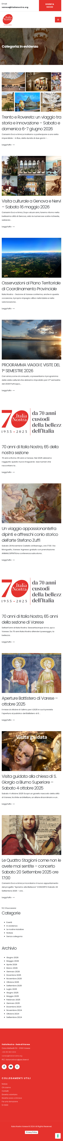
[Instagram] (17, 1066)
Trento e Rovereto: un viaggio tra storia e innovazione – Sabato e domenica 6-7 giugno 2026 (31, 123)
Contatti (5, 1091)
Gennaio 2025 (13, 1003)
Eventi (9, 922)
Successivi (11, 908)
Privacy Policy (31, 1132)
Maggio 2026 (12, 961)
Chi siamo (6, 1087)
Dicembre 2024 (13, 1006)
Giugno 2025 (12, 992)
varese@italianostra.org (12, 1056)
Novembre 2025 (14, 978)
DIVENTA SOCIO (49, 5)
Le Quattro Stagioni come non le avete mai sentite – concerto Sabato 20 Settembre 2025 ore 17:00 (31, 869)
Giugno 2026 (12, 957)
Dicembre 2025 (13, 975)
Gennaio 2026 (13, 971)
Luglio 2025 (11, 989)
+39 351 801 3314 (9, 1052)
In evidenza (11, 925)
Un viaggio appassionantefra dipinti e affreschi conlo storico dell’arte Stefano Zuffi (30, 534)
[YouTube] (10, 1066)
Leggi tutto (7, 144)
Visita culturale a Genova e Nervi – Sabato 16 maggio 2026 (31, 204)
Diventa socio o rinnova (12, 1098)
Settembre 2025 (14, 985)
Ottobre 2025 (12, 982)
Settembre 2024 (14, 1017)
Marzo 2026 (12, 968)
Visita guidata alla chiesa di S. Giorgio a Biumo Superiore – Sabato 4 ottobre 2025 (29, 782)
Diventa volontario (9, 1094)
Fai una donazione (10, 1101)
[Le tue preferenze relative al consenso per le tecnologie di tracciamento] (58, 1136)
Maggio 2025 (12, 996)
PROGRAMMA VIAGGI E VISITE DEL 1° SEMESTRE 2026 (31, 368)
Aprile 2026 (11, 964)
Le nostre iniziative (15, 929)
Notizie (9, 932)
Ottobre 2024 (12, 1013)
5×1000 (5, 1105)
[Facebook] (4, 1066)
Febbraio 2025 (13, 999)
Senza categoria (14, 936)
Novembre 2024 (14, 1010)
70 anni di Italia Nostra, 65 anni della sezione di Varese (30, 619)
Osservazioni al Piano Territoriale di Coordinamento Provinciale (31, 286)
